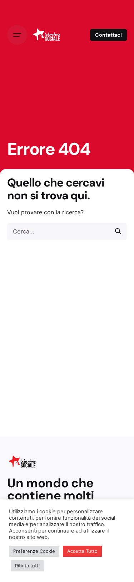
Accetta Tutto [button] (82, 551)
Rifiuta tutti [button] (27, 565)
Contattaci (108, 35)
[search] (118, 231)
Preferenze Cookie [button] (34, 551)
